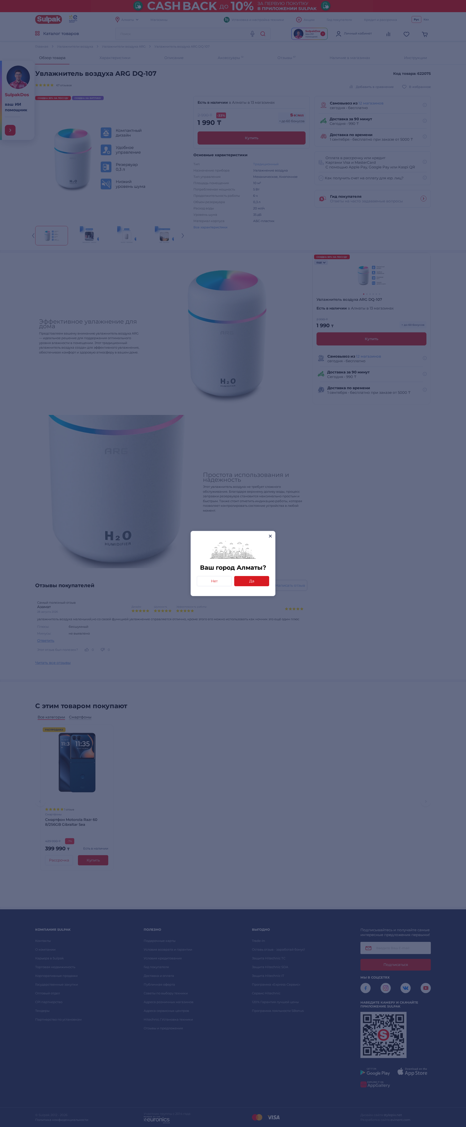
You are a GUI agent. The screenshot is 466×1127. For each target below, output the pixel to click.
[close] (270, 536)
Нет (214, 581)
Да (251, 581)
